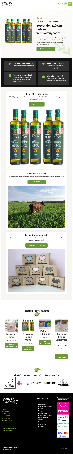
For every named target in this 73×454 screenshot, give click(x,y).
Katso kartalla (6, 418)
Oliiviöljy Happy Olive (28, 337)
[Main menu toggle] (70, 4)
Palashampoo (11, 335)
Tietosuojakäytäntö (7, 431)
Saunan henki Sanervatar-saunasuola (61, 341)
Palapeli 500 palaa (44, 332)
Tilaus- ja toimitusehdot (9, 428)
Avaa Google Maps (8, 420)
